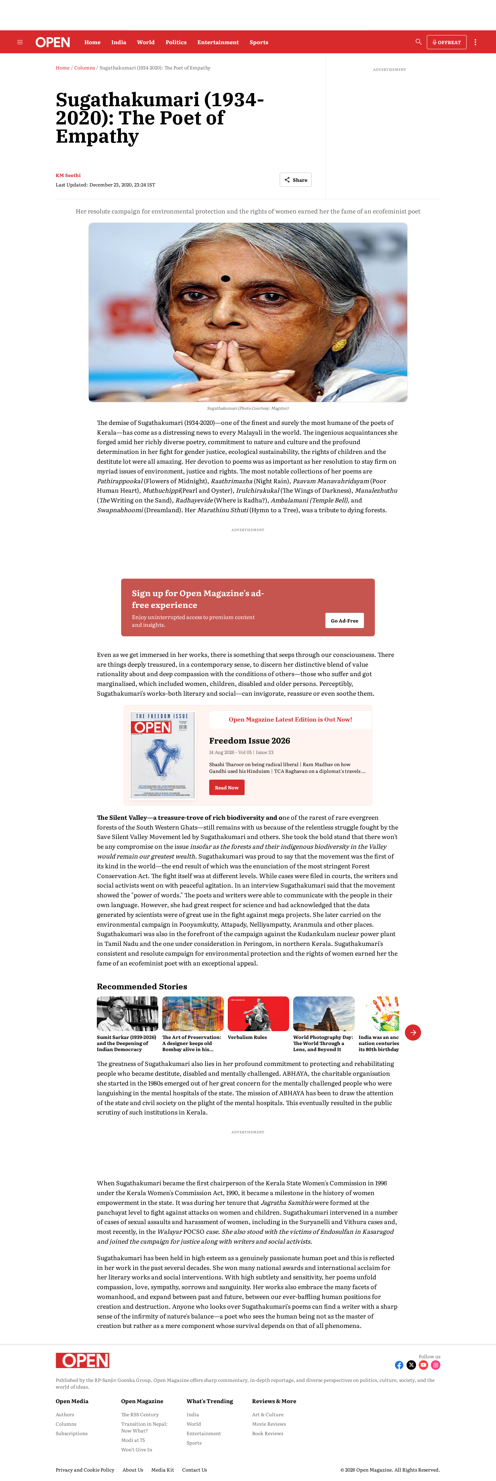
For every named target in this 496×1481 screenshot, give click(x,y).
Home (92, 42)
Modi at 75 (133, 1439)
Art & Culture (267, 1414)
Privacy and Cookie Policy (85, 1469)
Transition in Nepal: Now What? (144, 1427)
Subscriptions (71, 1433)
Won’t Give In (136, 1449)
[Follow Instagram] (435, 1365)
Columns (66, 1423)
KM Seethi (68, 175)
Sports (259, 42)
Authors (65, 1414)
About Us (132, 1469)
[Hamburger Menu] (20, 42)
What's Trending (210, 1401)
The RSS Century (140, 1414)
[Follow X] (411, 1365)
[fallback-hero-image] (127, 1013)
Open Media (72, 1401)
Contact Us (194, 1469)
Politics (176, 42)
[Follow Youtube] (423, 1365)
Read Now (227, 787)
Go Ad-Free (344, 620)
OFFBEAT (449, 42)
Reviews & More (274, 1401)
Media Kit (162, 1469)
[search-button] (419, 42)
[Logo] (51, 42)
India (118, 42)
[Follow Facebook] (399, 1365)
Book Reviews (267, 1433)
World (146, 42)
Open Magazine (142, 1401)
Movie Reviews (269, 1423)
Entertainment (218, 42)
